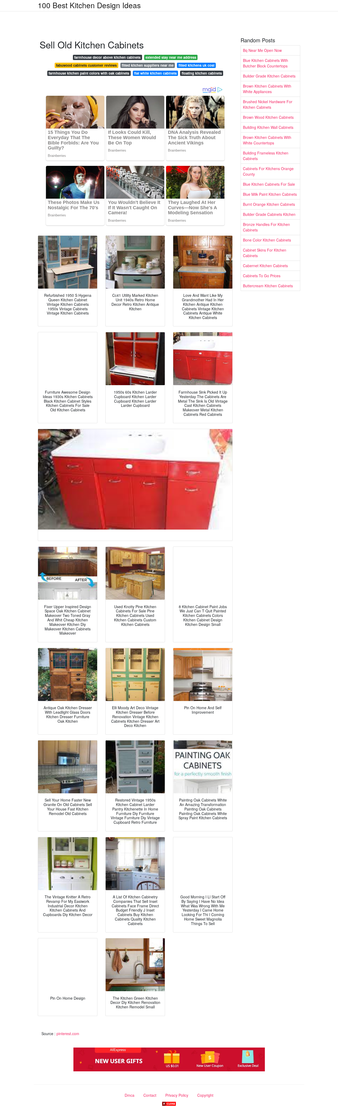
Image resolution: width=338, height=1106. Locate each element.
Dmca (129, 1095)
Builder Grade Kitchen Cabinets (269, 76)
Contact (149, 1095)
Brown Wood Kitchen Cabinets (268, 117)
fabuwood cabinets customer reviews (86, 65)
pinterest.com (68, 1033)
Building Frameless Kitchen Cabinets (265, 155)
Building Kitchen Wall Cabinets (268, 127)
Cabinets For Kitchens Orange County (268, 171)
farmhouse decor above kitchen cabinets (107, 57)
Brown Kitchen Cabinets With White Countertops (267, 140)
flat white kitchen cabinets (155, 73)
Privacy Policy (176, 1095)
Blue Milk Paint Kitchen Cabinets (270, 194)
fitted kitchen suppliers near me (147, 65)
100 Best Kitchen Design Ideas (89, 5)
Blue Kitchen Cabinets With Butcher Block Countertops (265, 63)
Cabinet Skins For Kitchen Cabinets (264, 252)
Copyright (205, 1095)
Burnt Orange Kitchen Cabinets (269, 204)
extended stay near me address (170, 57)
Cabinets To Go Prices (261, 275)
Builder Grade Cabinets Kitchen (269, 214)
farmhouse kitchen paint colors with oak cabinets (89, 73)
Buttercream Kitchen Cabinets (268, 285)
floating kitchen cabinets (202, 73)
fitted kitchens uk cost (196, 65)
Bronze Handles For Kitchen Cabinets (266, 227)
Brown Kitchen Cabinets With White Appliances (267, 88)
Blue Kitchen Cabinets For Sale (269, 184)
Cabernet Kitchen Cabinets (265, 265)
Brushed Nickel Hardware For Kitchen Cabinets (267, 104)
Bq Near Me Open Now (262, 50)
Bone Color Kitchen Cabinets (267, 240)
